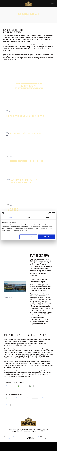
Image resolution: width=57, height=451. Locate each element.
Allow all (46, 236)
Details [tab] (28, 217)
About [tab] (47, 217)
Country (53, 3)
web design (48, 445)
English (53, 5)
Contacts (30, 437)
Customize (27, 236)
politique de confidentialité (37, 445)
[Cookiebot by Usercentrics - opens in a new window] (48, 213)
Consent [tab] (10, 217)
